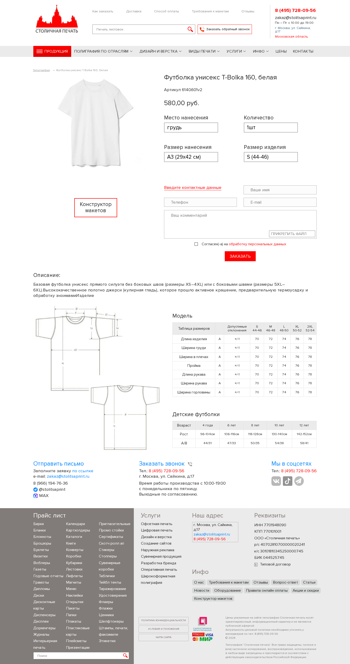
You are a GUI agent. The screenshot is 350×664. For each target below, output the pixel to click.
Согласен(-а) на (244, 244)
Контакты (303, 51)
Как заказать (102, 11)
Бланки (39, 530)
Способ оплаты (166, 11)
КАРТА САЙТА (163, 637)
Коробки (73, 556)
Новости (201, 590)
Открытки (74, 602)
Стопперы (108, 556)
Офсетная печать (156, 523)
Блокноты (42, 536)
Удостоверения (113, 595)
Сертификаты (111, 536)
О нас (199, 582)
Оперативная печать (159, 569)
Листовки (74, 569)
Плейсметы (76, 641)
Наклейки (74, 595)
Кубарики (74, 563)
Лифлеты (74, 576)
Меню (71, 588)
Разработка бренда (158, 563)
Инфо (259, 51)
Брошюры (42, 543)
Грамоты (41, 582)
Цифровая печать (157, 530)
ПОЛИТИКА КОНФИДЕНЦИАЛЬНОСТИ (163, 620)
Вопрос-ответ (285, 582)
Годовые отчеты (48, 576)
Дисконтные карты (44, 605)
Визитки (40, 556)
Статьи (309, 582)
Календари (75, 523)
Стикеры (106, 549)
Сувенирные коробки (109, 566)
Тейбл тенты (110, 582)
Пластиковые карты (78, 631)
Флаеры (106, 602)
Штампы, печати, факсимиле (113, 631)
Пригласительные (114, 523)
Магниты (73, 582)
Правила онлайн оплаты (267, 590)
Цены (281, 51)
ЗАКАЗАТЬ (240, 256)
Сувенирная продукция (161, 556)
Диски (38, 595)
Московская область (291, 36)
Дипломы (41, 588)
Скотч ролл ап (111, 543)
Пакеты (73, 608)
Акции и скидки (306, 590)
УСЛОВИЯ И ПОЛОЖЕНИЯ (163, 628)
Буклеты (41, 549)
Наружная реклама (157, 550)
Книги (71, 543)
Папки (71, 615)
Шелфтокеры (111, 621)
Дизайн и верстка (156, 537)
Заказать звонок (162, 464)
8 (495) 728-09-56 (295, 10)
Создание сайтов (156, 543)
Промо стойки (111, 530)
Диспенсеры (44, 615)
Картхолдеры (78, 530)
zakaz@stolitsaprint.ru (295, 17)
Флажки (106, 608)
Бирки (38, 523)
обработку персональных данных (257, 244)
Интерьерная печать (45, 644)
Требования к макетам (210, 11)
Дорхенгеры (44, 628)
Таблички (107, 576)
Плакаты (73, 621)
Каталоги (74, 536)
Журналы (41, 634)
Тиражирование (112, 588)
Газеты (39, 569)
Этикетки (107, 641)
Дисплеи (41, 621)
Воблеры (41, 563)
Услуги (234, 51)
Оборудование (227, 590)
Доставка (133, 11)
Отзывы (247, 11)
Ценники (106, 615)
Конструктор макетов (213, 598)
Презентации (78, 647)
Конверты (74, 549)
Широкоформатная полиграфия (158, 579)
